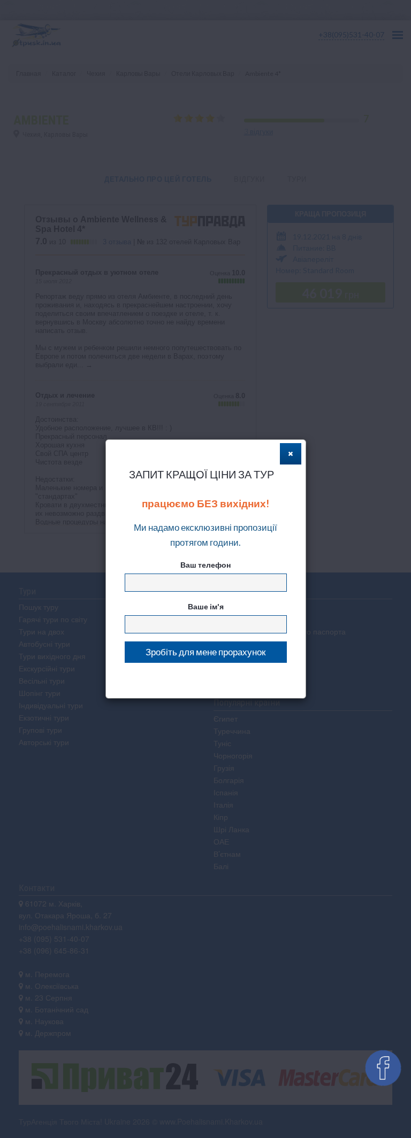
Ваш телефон (205, 564)
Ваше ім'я (206, 606)
